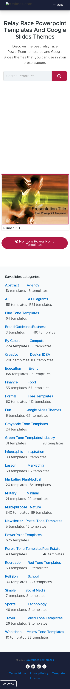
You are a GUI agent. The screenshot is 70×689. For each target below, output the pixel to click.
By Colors (17, 343)
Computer (41, 343)
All (16, 302)
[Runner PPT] (35, 174)
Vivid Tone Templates (45, 621)
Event (40, 371)
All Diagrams (40, 302)
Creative (17, 357)
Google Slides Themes (43, 412)
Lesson (16, 468)
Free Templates (40, 399)
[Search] (59, 76)
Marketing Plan (17, 482)
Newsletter (15, 523)
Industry (53, 440)
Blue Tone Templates (22, 315)
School (40, 579)
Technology (37, 607)
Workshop (15, 634)
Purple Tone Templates (23, 551)
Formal (16, 399)
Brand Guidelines (18, 329)
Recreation (16, 565)
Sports (16, 607)
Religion (16, 579)
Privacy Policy (39, 673)
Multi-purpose (17, 510)
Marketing (38, 468)
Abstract (15, 288)
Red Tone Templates (44, 565)
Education (16, 371)
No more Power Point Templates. (36, 243)
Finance (16, 385)
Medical (40, 482)
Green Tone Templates (23, 440)
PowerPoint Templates (23, 537)
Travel (16, 621)
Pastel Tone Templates (44, 523)
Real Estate (53, 551)
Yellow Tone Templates (45, 634)
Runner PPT (12, 228)
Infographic (16, 454)
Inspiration (37, 454)
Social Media (35, 593)
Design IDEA (41, 357)
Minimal (38, 496)
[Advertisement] (35, 127)
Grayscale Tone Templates (26, 426)
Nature (41, 510)
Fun (15, 412)
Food (38, 385)
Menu (60, 5)
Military (15, 496)
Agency (37, 288)
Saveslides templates (40, 660)
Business (43, 329)
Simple (15, 593)
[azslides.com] (19, 4)
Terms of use (17, 673)
